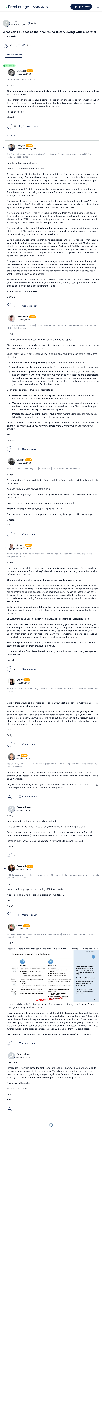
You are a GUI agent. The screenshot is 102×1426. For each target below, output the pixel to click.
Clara (19, 926)
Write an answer (13, 54)
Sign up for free (81, 6)
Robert (20, 545)
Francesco (22, 317)
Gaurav (20, 460)
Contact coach (30, 126)
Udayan (21, 145)
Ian (18, 755)
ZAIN (14, 22)
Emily (19, 680)
